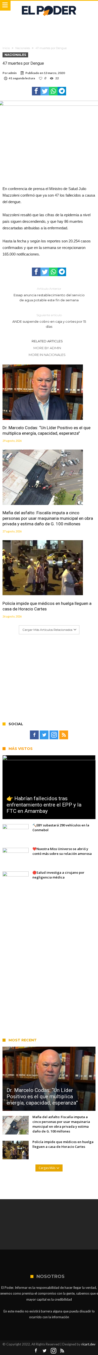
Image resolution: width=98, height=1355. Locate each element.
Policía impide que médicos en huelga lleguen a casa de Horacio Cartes (47, 606)
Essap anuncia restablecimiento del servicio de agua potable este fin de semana (49, 294)
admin (12, 73)
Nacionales (22, 48)
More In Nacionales (47, 355)
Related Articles (47, 341)
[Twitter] (44, 735)
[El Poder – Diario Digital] (49, 5)
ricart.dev (88, 1344)
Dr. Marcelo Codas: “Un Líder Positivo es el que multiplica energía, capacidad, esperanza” (46, 430)
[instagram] (54, 735)
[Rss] (63, 735)
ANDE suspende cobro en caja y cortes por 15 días (49, 320)
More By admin (47, 348)
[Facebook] (34, 735)
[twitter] (44, 91)
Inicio (6, 48)
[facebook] (36, 91)
